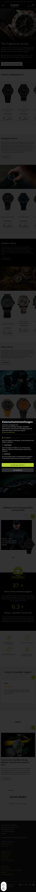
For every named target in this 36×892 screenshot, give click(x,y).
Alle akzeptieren (17, 470)
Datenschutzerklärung (8, 432)
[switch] (3, 888)
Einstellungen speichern (18, 465)
